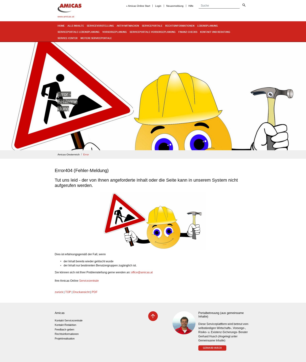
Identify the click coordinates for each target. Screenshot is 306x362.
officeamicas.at (142, 272)
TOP (68, 292)
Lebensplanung (207, 25)
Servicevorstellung (100, 25)
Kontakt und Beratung (215, 32)
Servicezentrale (89, 280)
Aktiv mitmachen (128, 25)
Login (158, 6)
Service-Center (68, 38)
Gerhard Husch (212, 347)
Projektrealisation (65, 338)
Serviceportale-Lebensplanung (79, 32)
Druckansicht (81, 292)
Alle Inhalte (75, 25)
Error (86, 154)
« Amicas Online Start (138, 6)
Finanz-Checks (187, 32)
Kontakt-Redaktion (65, 324)
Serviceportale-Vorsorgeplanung (152, 32)
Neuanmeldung (174, 6)
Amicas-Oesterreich (69, 154)
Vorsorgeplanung (114, 32)
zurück (59, 292)
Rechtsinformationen (179, 25)
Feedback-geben (64, 329)
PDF (95, 292)
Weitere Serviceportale (96, 38)
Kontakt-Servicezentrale (69, 320)
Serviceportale (152, 25)
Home (61, 25)
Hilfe (190, 6)
